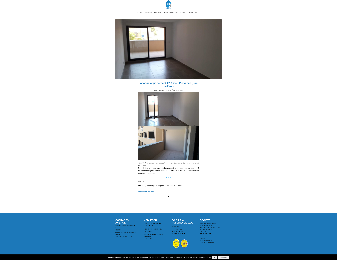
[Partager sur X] (168, 197)
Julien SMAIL (179, 90)
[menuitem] (140, 12)
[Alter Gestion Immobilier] (168, 5)
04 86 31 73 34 (127, 236)
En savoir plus (223, 257)
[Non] (335, 257)
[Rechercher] (200, 12)
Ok (214, 257)
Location (168, 90)
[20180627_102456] (168, 49)
